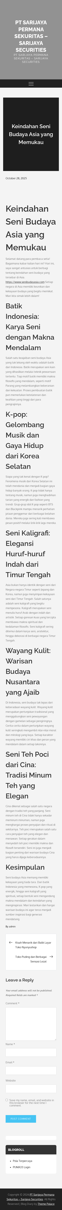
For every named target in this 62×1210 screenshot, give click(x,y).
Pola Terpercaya (22, 1161)
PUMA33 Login (21, 1167)
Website (11, 1080)
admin (12, 926)
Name (10, 1044)
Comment (13, 1003)
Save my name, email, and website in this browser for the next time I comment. (31, 1103)
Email (10, 1062)
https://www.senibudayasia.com (25, 282)
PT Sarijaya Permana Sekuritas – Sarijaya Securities (31, 36)
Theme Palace (46, 1204)
